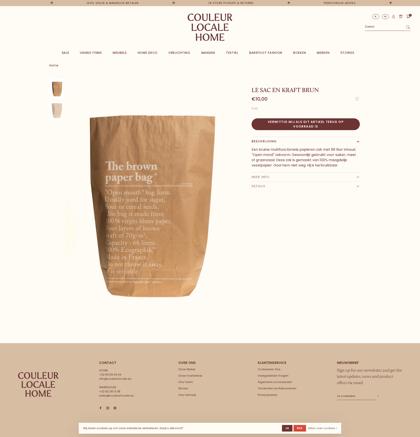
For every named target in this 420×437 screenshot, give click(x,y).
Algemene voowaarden (275, 382)
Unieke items (91, 53)
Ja (287, 428)
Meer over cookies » (322, 428)
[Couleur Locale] (38, 384)
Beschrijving (264, 141)
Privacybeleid (267, 395)
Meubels (120, 53)
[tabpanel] (150, 205)
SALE (65, 53)
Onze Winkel (186, 369)
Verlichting (179, 53)
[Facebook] (100, 408)
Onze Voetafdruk (190, 376)
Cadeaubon (401, 16)
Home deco (148, 53)
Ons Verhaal (187, 395)
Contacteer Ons (269, 369)
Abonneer (377, 396)
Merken (323, 53)
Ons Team (185, 382)
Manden (208, 53)
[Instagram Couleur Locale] (107, 408)
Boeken (299, 53)
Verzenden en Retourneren (277, 388)
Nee (300, 428)
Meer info (261, 177)
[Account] (393, 17)
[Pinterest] (115, 408)
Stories (347, 53)
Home (53, 65)
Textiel (232, 53)
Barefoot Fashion (265, 53)
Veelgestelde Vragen (273, 376)
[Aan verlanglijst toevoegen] (357, 99)
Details (258, 186)
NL (385, 16)
